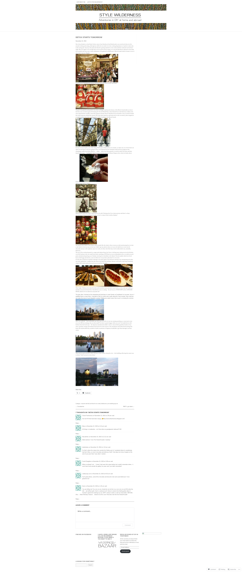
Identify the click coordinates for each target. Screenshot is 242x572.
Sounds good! (125, 551)
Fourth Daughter (86, 461)
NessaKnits (85, 436)
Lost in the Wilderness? (95, 2)
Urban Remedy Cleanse (86, 494)
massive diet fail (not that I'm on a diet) (91, 403)
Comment (128, 525)
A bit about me (81, 2)
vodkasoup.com (86, 473)
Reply (78, 423)
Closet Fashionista (87, 415)
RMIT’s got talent (128, 406)
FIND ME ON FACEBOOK (83, 534)
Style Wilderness (121, 17)
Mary (83, 426)
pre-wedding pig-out (112, 403)
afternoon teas (91, 291)
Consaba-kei (80, 406)
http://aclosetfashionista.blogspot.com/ (114, 418)
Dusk (83, 486)
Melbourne (104, 403)
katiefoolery (85, 447)
